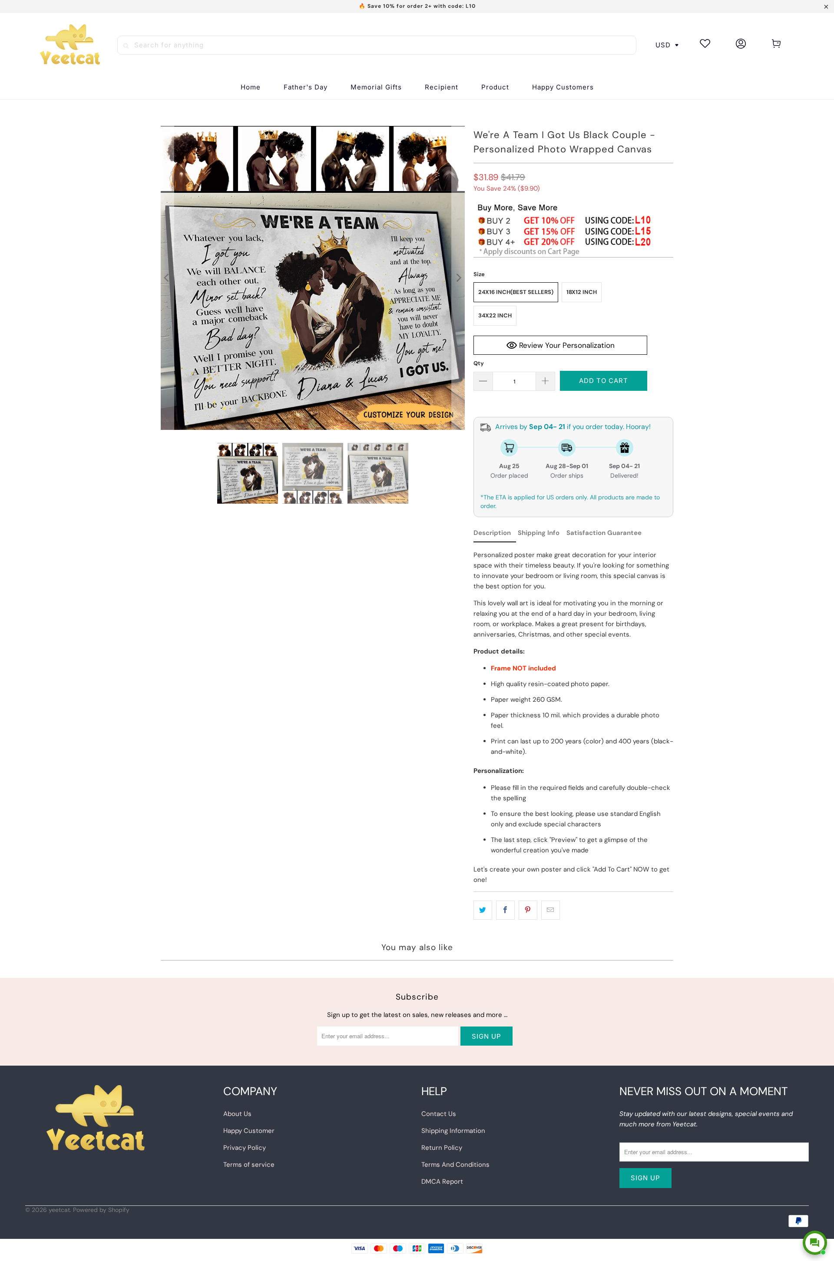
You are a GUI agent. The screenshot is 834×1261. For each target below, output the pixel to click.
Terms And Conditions (455, 1164)
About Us (237, 1113)
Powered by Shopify (101, 1210)
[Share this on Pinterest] (528, 910)
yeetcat (59, 1210)
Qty (478, 363)
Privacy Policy (244, 1147)
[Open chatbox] (815, 1243)
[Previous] (167, 278)
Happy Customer (249, 1130)
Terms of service (249, 1164)
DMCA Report (442, 1181)
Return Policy (441, 1147)
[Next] (458, 278)
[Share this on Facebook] (505, 910)
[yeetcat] (70, 45)
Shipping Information (453, 1130)
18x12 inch (581, 292)
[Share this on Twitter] (482, 910)
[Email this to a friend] (550, 910)
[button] (441, 87)
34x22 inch (495, 315)
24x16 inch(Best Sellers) (515, 292)
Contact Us (438, 1113)
